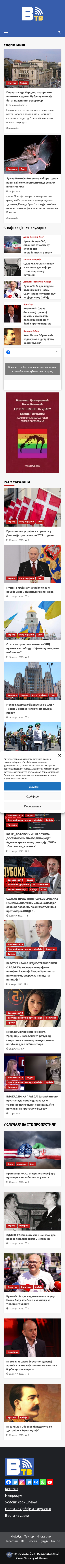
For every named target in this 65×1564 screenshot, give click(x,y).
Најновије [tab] (14, 228)
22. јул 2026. (14, 1113)
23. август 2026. (16, 540)
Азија (26, 237)
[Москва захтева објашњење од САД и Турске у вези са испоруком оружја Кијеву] (32, 681)
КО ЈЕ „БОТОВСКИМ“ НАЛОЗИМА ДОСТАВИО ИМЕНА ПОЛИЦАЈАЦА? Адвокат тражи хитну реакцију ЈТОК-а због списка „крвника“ (31, 840)
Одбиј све (32, 796)
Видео (30, 815)
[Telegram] (29, 1482)
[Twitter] (15, 1482)
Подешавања (32, 806)
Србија (23, 83)
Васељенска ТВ (15, 815)
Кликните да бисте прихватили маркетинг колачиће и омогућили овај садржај (32, 369)
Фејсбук (16, 1536)
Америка (12, 169)
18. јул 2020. (14, 191)
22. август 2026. (16, 596)
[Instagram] (22, 1482)
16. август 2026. (16, 657)
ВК (23, 1541)
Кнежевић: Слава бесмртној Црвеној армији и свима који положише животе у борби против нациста (37, 316)
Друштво (27, 281)
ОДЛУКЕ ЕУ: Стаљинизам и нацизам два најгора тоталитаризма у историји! (38, 269)
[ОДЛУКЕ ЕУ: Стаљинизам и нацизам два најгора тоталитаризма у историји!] (12, 266)
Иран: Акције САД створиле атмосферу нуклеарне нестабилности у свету (30, 1175)
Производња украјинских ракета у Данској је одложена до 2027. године (30, 533)
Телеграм (11, 1541)
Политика (38, 281)
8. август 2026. (16, 984)
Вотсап (32, 1541)
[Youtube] (50, 1482)
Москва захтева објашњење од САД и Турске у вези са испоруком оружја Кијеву (30, 709)
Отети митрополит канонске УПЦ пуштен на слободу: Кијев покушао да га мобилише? (32, 648)
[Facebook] (8, 1482)
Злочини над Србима (18, 884)
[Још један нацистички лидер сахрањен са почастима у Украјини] (32, 741)
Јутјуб (44, 1541)
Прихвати (32, 786)
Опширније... (13, 128)
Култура (12, 83)
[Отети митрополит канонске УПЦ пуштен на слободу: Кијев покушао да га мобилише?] (32, 620)
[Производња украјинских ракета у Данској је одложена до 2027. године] (32, 507)
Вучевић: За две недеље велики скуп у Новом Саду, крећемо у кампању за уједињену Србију (39, 291)
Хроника (12, 825)
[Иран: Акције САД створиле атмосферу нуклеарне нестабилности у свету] (12, 244)
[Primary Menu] (7, 31)
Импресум (13, 1495)
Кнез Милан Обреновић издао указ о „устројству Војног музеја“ (38, 339)
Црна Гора (28, 304)
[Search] (59, 32)
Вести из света (17, 1515)
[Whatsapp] (43, 1482)
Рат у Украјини (26, 521)
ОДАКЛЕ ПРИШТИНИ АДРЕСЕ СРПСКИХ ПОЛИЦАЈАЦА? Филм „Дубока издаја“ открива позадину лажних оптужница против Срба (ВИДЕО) (32, 905)
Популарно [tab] (36, 228)
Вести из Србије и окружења (28, 1508)
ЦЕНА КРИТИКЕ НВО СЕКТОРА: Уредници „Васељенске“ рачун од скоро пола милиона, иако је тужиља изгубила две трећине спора (30, 1038)
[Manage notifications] (9, 1555)
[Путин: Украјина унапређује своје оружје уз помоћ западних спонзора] (32, 564)
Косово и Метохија (17, 889)
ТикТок (55, 1541)
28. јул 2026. (14, 1048)
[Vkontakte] (36, 1482)
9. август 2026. (16, 915)
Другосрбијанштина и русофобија (25, 820)
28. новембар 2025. (18, 105)
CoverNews (23, 1558)
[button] (59, 755)
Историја (36, 259)
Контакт (11, 1488)
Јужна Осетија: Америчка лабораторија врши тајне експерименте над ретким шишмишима (32, 182)
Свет (23, 169)
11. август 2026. (16, 851)
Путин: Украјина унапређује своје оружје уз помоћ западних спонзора (29, 590)
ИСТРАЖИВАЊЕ (40, 884)
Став (43, 889)
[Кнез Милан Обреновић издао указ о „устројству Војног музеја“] (12, 336)
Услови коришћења (21, 1502)
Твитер (29, 1536)
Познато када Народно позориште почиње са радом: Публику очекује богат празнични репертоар (29, 96)
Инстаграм (44, 1536)
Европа (27, 259)
